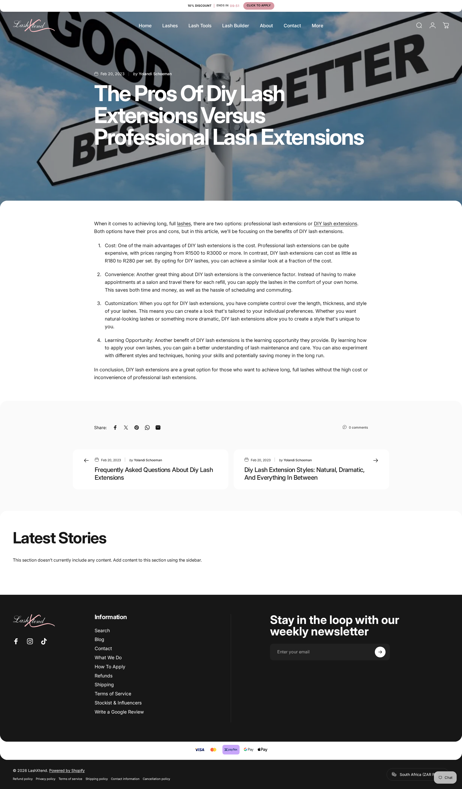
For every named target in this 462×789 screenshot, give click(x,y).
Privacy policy (45, 779)
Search (102, 630)
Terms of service (70, 779)
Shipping (104, 684)
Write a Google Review (119, 712)
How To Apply (110, 666)
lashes (184, 223)
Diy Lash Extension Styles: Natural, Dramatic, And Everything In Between (304, 473)
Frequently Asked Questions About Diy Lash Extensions (154, 473)
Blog (99, 639)
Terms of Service (113, 693)
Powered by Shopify (67, 770)
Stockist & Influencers (118, 703)
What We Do (108, 657)
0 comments (358, 427)
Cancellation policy (156, 779)
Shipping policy (97, 779)
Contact (103, 648)
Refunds (104, 676)
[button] (231, 6)
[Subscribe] (380, 652)
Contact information (125, 779)
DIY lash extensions (335, 223)
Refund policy (23, 779)
